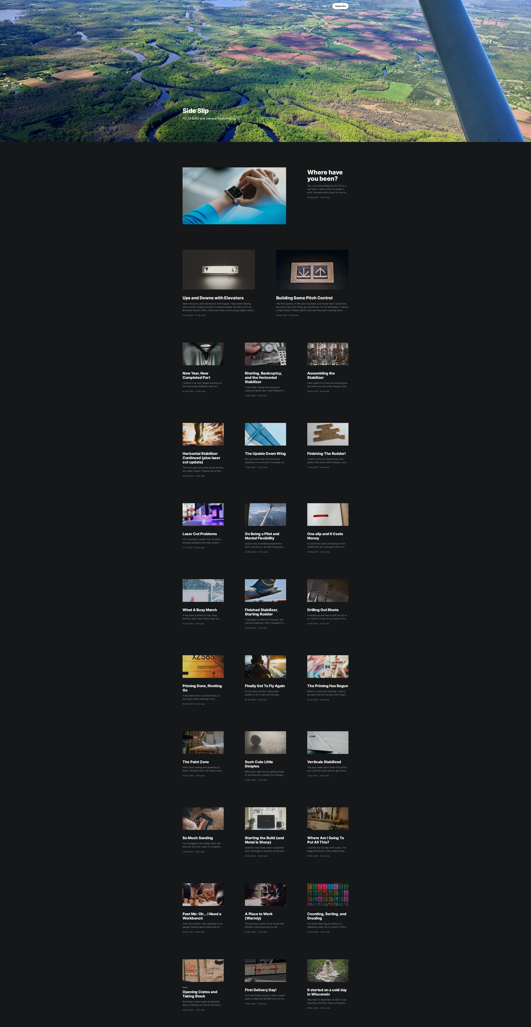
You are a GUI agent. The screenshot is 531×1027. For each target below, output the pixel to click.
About (196, 6)
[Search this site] (317, 6)
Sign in (326, 6)
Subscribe (340, 6)
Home (186, 6)
